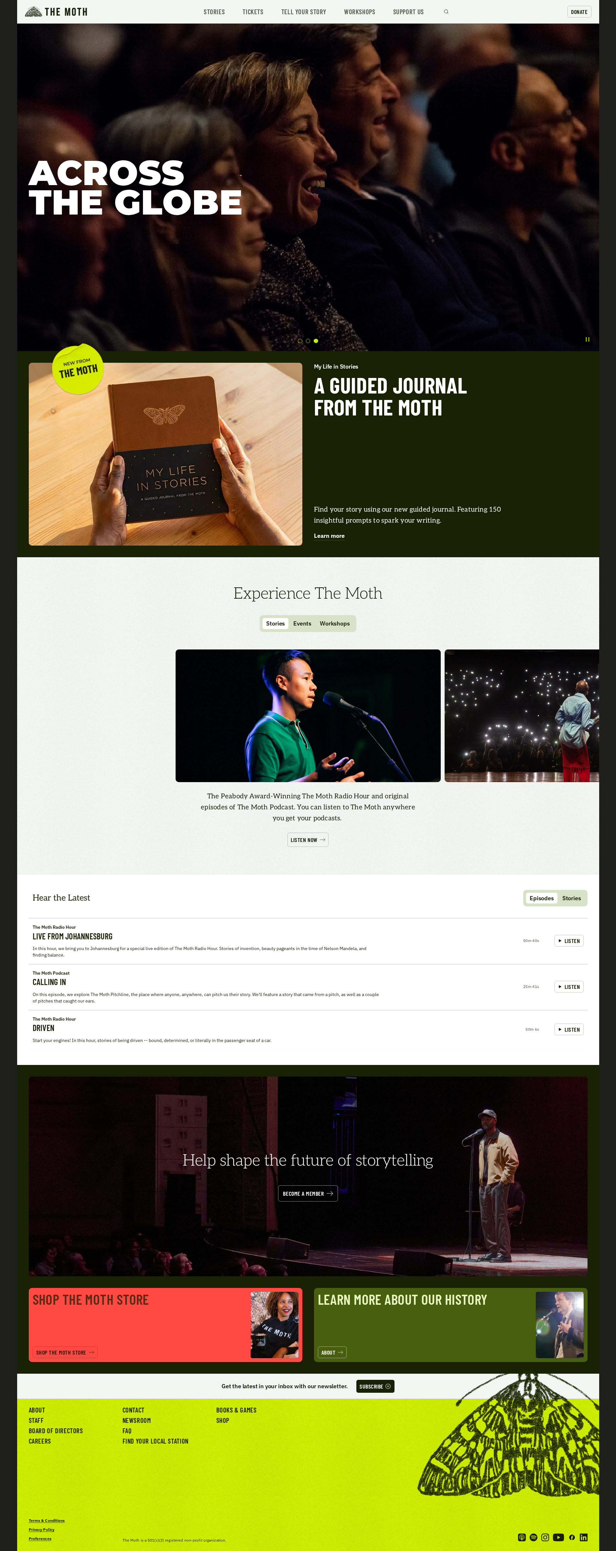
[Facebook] (572, 1537)
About (37, 1410)
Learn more (329, 535)
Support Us (408, 11)
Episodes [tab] (542, 898)
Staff (36, 1420)
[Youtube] (558, 1537)
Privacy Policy (42, 1529)
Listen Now (304, 839)
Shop (222, 1420)
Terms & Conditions (47, 1520)
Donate (579, 11)
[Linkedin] (584, 1537)
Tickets (253, 11)
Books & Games (236, 1410)
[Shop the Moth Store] (165, 1325)
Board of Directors (56, 1430)
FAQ (127, 1430)
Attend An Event (573, 817)
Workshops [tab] (335, 623)
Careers (40, 1441)
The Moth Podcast (51, 973)
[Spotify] (533, 1537)
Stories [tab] (275, 623)
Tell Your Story (303, 11)
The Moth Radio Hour (54, 927)
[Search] (446, 11)
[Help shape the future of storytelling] (308, 1176)
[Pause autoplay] (587, 339)
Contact (134, 1410)
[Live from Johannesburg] (308, 941)
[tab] (300, 341)
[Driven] (308, 1029)
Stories (214, 11)
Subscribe (372, 1386)
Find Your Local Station (156, 1441)
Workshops (359, 11)
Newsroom (137, 1420)
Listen (572, 940)
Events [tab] (302, 623)
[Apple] (522, 1537)
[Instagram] (545, 1537)
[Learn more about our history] (451, 1325)
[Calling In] (308, 987)
